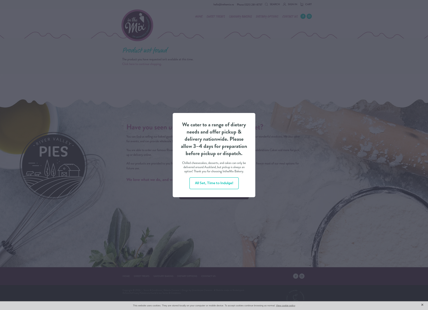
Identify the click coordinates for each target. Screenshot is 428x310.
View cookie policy (285, 305)
